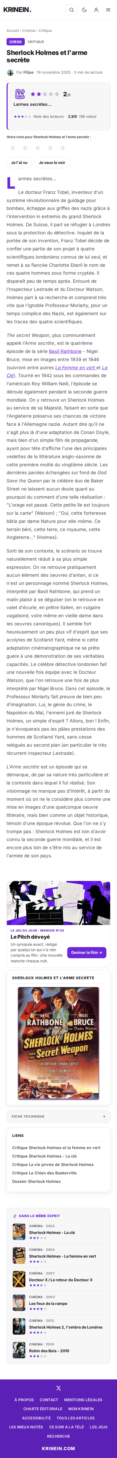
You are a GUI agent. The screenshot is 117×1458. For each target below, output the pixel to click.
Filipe (28, 72)
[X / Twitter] (58, 1388)
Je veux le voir (52, 162)
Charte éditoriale (43, 1409)
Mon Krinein (81, 1409)
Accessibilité (36, 1418)
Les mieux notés (26, 1427)
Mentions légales (83, 1400)
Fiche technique (28, 1116)
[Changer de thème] (84, 10)
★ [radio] (12, 148)
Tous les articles (76, 1418)
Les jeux (99, 1427)
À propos (24, 1400)
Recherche (58, 1436)
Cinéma (28, 30)
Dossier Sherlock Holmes (36, 1181)
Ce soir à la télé (66, 1427)
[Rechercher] (71, 9)
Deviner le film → (86, 952)
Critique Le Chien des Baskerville (44, 1173)
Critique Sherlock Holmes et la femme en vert (56, 1147)
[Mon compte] (96, 10)
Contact (49, 1400)
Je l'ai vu (19, 162)
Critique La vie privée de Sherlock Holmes (53, 1164)
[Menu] (108, 10)
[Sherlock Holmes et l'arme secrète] (58, 1043)
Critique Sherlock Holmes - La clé (44, 1156)
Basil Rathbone (65, 351)
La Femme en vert (75, 367)
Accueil (13, 30)
